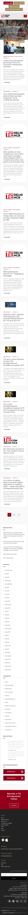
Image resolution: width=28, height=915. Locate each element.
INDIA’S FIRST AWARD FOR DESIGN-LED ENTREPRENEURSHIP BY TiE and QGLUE (13, 317)
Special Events (8, 719)
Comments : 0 (6, 58)
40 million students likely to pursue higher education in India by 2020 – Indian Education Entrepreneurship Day (14, 484)
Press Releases (8, 32)
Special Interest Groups (10, 723)
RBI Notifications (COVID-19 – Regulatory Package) (13, 274)
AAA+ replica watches (8, 558)
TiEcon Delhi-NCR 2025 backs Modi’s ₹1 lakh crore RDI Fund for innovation (13, 542)
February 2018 (8, 656)
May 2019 (7, 638)
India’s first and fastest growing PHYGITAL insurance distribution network (13, 64)
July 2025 (7, 573)
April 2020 (7, 621)
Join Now (14, 805)
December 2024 (8, 584)
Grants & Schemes (7, 147)
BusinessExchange (9, 685)
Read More (7, 82)
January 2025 (8, 580)
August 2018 (7, 645)
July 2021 (7, 611)
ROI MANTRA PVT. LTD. (20, 912)
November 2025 (8, 570)
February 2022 (8, 604)
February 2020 (8, 628)
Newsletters (7, 709)
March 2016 (7, 662)
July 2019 (7, 635)
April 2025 (7, 577)
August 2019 (7, 632)
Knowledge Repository (10, 699)
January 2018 (8, 659)
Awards (6, 681)
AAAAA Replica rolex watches (10, 554)
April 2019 (7, 642)
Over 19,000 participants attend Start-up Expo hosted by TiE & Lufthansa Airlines (13, 97)
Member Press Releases (19, 32)
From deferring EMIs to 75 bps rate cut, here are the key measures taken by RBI (13, 217)
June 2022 (7, 594)
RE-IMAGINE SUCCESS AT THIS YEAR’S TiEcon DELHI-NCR (13, 451)
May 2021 (7, 614)
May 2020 (7, 618)
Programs (7, 716)
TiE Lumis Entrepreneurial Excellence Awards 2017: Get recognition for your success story (14, 408)
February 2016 (8, 666)
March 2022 (7, 601)
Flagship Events (8, 688)
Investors (7, 695)
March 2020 (7, 625)
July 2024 (7, 587)
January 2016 (8, 669)
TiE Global (13, 910)
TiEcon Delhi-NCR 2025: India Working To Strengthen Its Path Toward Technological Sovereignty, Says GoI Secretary (13, 548)
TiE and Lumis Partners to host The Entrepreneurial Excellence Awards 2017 (13, 362)
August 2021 (7, 608)
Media (6, 702)
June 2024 (7, 590)
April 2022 (7, 597)
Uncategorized (8, 729)
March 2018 (7, 652)
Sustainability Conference (10, 726)
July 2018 (7, 649)
